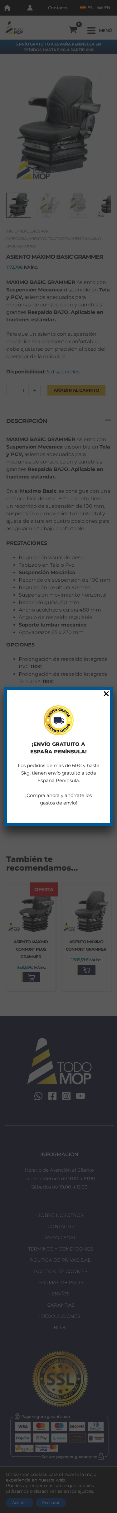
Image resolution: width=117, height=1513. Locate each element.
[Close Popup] (106, 694)
